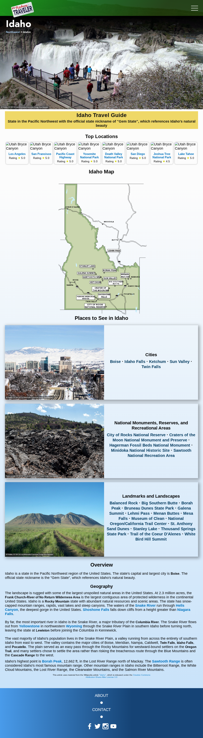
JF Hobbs (4, 107)
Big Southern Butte (160, 503)
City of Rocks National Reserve (136, 435)
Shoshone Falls (96, 610)
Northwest (13, 32)
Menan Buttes (166, 513)
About (101, 695)
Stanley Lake (145, 529)
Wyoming (74, 626)
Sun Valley (180, 361)
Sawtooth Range (166, 661)
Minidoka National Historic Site (140, 450)
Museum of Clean (147, 518)
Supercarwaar (10, 476)
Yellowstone (29, 626)
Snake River (145, 605)
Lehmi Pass (139, 513)
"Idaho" (102, 675)
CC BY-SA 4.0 (21, 476)
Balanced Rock (124, 503)
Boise (115, 361)
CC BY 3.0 (11, 107)
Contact (101, 709)
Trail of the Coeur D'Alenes (155, 534)
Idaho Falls (134, 361)
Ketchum (157, 361)
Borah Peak (52, 661)
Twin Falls (151, 367)
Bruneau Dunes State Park (149, 508)
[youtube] (113, 726)
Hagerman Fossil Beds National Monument (149, 445)
